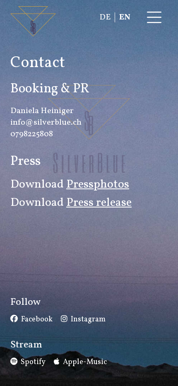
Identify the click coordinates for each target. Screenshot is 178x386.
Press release (99, 203)
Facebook (37, 319)
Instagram (88, 319)
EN (124, 17)
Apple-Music (85, 362)
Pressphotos (97, 184)
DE (105, 17)
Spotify (33, 362)
